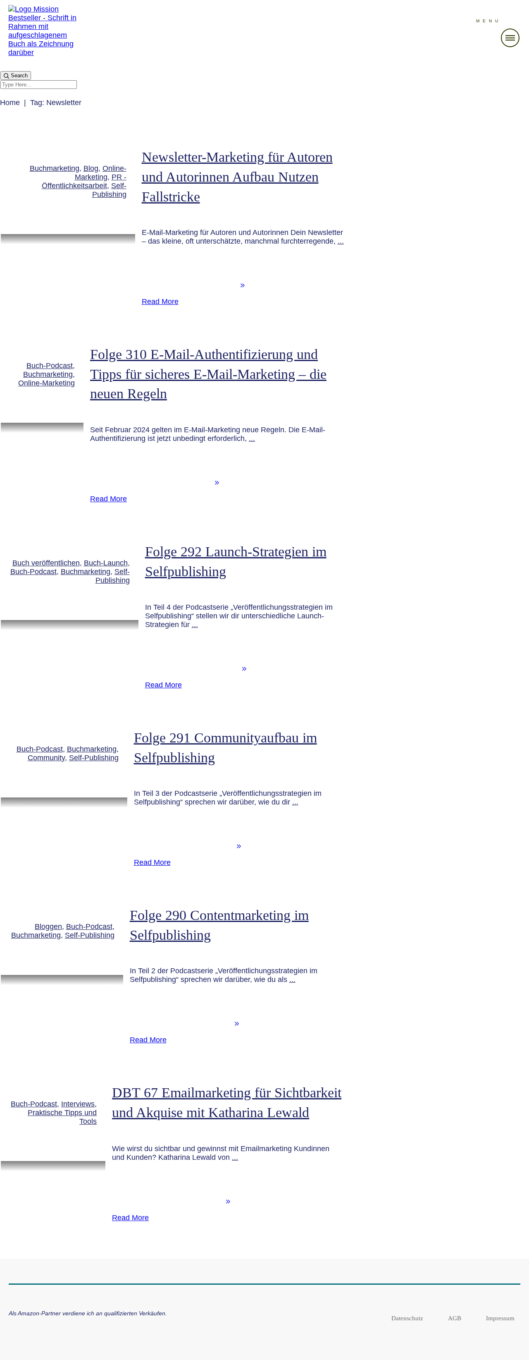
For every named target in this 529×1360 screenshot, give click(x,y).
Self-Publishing (109, 190)
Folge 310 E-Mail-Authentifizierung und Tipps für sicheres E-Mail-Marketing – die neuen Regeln (208, 374)
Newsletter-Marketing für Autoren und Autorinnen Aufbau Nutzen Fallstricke (237, 176)
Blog (90, 168)
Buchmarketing (54, 168)
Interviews (78, 1104)
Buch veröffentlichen (46, 563)
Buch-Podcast (49, 366)
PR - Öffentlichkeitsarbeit (84, 181)
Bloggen (48, 926)
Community (46, 758)
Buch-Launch (106, 563)
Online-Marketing (100, 172)
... (341, 241)
